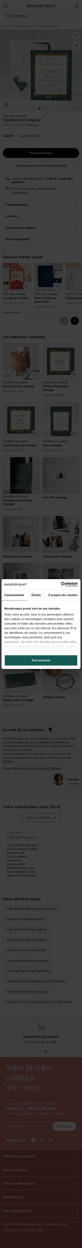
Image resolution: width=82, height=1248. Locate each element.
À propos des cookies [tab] (63, 595)
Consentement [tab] (14, 595)
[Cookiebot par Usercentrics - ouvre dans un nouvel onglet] (61, 584)
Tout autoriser (41, 660)
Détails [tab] (36, 595)
